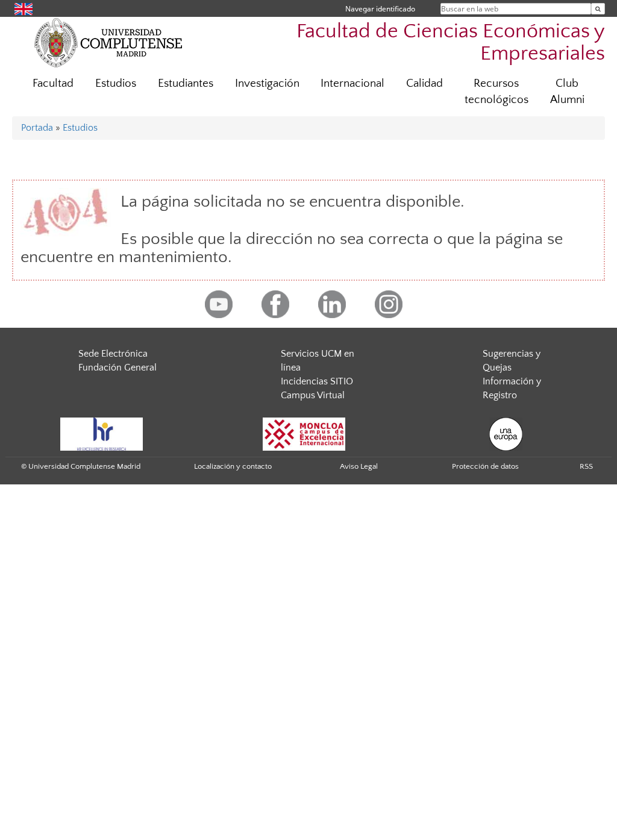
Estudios (115, 83)
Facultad (53, 83)
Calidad (424, 83)
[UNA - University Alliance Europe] (505, 433)
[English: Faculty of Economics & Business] (23, 8)
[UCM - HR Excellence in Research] (101, 433)
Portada (37, 127)
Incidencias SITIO (317, 381)
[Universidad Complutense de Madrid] (108, 42)
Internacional (352, 83)
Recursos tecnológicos (496, 91)
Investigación (267, 83)
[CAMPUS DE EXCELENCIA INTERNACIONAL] (304, 433)
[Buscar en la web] (598, 8)
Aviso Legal (359, 466)
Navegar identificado (380, 9)
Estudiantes (185, 83)
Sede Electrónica (113, 353)
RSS (586, 466)
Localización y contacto (233, 466)
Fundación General (117, 367)
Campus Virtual (313, 395)
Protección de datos (485, 466)
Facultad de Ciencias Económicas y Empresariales (450, 42)
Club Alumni (567, 91)
